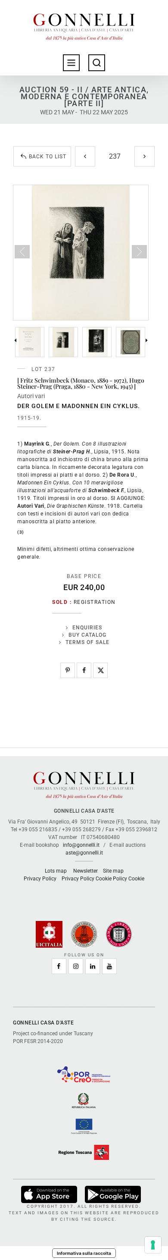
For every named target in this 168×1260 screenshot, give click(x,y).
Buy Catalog (87, 635)
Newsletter (85, 871)
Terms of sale (87, 642)
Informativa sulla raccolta (84, 1253)
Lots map (56, 871)
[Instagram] (75, 966)
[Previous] (85, 156)
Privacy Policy (40, 879)
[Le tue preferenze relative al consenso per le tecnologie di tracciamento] (153, 1245)
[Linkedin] (92, 966)
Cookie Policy (111, 879)
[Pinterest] (67, 670)
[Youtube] (109, 966)
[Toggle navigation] (71, 62)
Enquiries (87, 628)
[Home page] (84, 25)
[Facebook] (84, 670)
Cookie (136, 879)
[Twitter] (100, 670)
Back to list (47, 157)
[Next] (144, 156)
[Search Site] (96, 62)
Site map (113, 871)
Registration (95, 602)
